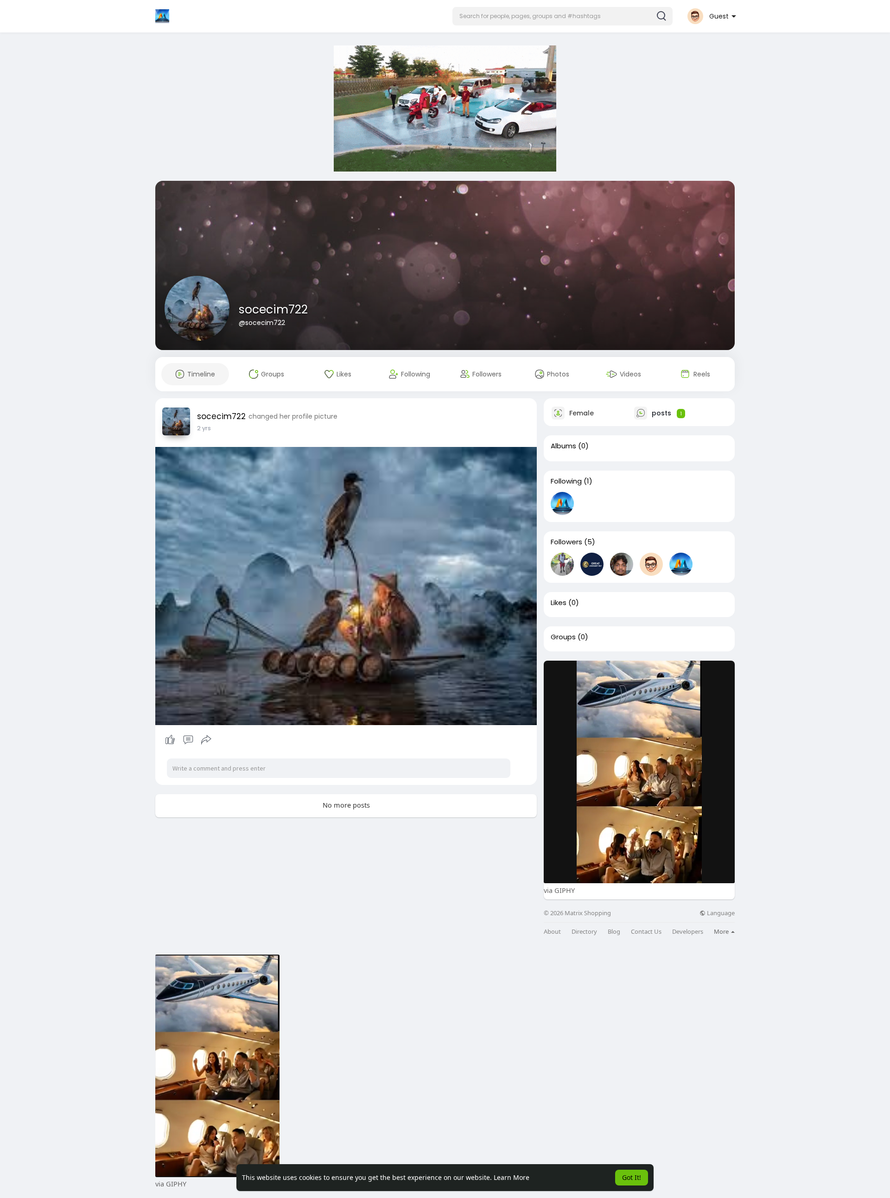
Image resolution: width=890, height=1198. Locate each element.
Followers (566, 542)
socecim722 (273, 309)
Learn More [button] (511, 1177)
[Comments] (188, 740)
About (552, 932)
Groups (563, 637)
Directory (584, 932)
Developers (687, 932)
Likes (558, 602)
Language (720, 913)
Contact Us (646, 932)
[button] (562, 16)
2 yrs (204, 428)
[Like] (188, 740)
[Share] (206, 740)
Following (566, 481)
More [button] (722, 931)
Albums (563, 446)
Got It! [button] (631, 1177)
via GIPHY (559, 890)
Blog (614, 932)
